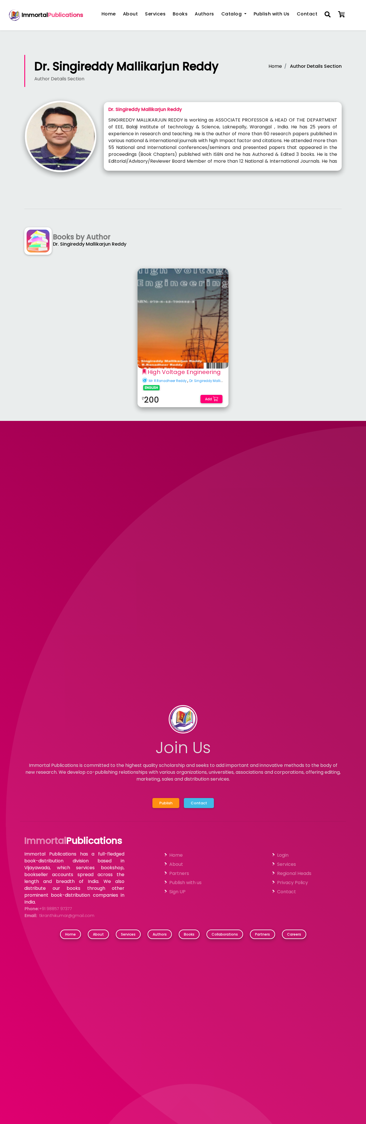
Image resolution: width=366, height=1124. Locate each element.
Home (109, 14)
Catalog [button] (232, 14)
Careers (294, 934)
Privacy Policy (292, 882)
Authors (204, 14)
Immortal (51, 15)
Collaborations (225, 934)
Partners (179, 873)
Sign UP (177, 891)
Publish (165, 803)
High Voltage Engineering (184, 372)
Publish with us (185, 882)
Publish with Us (272, 14)
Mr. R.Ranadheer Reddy (168, 381)
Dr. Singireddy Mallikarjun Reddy (216, 381)
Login (283, 855)
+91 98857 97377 (55, 909)
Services (155, 14)
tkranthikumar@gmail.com (66, 915)
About (130, 14)
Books (180, 14)
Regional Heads (294, 873)
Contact (307, 14)
